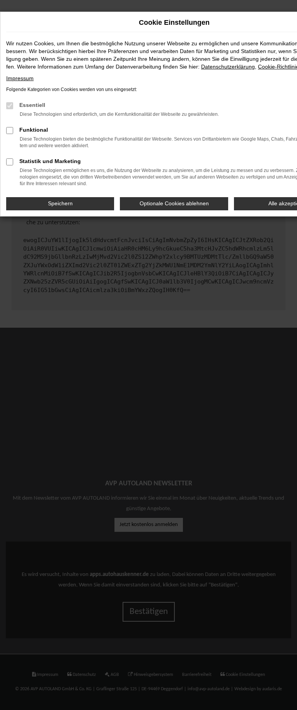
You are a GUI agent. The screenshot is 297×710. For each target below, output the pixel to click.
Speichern (60, 203)
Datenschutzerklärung (228, 67)
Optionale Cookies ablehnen (174, 203)
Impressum (20, 78)
